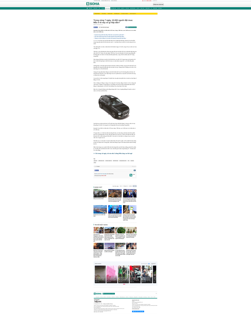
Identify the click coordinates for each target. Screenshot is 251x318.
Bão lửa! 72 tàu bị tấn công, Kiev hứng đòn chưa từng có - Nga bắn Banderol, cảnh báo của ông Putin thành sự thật (98, 254)
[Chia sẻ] (95, 27)
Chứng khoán (97, 13)
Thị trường (104, 13)
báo (97, 173)
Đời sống (160, 8)
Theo (115, 166)
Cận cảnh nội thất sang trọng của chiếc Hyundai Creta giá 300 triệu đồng (109, 36)
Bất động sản (113, 8)
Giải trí (138, 8)
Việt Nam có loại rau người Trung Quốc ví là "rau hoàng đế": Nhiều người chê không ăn (120, 236)
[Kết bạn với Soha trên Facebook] (131, 175)
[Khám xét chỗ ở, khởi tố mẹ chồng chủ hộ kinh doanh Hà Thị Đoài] (131, 230)
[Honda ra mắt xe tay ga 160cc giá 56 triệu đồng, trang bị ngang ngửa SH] (135, 274)
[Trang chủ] (92, 4)
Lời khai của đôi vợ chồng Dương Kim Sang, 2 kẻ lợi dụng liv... (111, 278)
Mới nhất (90, 8)
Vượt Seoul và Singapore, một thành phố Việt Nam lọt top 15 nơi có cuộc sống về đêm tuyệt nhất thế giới (98, 238)
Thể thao (127, 8)
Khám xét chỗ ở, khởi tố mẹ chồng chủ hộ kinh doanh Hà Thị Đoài (131, 236)
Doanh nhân (110, 13)
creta (95, 162)
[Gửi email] (126, 27)
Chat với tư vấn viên (138, 311)
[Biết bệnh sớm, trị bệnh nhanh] (158, 4)
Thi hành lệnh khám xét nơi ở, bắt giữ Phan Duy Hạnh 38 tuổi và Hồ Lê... (100, 278)
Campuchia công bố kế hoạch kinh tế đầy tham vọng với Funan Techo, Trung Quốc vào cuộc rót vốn (109, 237)
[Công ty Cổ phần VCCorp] (110, 301)
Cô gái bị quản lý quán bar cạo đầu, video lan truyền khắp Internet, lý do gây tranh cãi (131, 252)
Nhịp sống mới (132, 8)
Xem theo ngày (116, 186)
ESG (99, 8)
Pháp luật (142, 8)
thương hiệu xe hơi (123, 160)
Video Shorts (98, 263)
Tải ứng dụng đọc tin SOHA (109, 293)
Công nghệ (155, 8)
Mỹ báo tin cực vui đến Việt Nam (99, 215)
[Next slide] (155, 275)
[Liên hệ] (135, 170)
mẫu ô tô (95, 160)
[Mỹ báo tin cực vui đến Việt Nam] (100, 209)
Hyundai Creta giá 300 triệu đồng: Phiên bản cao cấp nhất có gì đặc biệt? (109, 34)
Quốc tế (122, 8)
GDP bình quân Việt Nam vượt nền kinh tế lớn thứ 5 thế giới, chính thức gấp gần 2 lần (114, 200)
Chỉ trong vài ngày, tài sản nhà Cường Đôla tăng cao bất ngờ (113, 153)
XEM (135, 186)
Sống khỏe (148, 8)
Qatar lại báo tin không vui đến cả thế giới (109, 251)
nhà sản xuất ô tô (109, 160)
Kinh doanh (107, 8)
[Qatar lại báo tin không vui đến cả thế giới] (109, 246)
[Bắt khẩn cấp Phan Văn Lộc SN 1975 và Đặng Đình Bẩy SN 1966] (123, 274)
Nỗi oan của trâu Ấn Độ (98, 198)
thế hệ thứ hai (115, 160)
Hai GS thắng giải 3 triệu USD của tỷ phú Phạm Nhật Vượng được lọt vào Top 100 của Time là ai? (129, 200)
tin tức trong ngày (103, 173)
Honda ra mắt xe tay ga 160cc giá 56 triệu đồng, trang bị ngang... (135, 278)
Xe (151, 8)
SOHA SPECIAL (114, 0)
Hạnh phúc (95, 8)
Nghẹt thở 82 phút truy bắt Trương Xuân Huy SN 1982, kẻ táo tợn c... (146, 278)
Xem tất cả (153, 263)
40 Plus (118, 8)
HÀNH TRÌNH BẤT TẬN (106, 0)
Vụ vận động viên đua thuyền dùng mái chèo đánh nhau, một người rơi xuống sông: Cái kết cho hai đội (120, 253)
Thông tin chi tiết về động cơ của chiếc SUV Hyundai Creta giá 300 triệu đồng (110, 38)
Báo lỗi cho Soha (133, 27)
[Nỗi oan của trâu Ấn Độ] (100, 193)
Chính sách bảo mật (135, 308)
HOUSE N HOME (97, 0)
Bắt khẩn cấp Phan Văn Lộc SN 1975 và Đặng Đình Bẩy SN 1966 (123, 278)
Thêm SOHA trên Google (104, 27)
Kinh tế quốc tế (133, 13)
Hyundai (95, 40)
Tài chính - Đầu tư (124, 13)
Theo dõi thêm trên (144, 263)
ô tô (114, 42)
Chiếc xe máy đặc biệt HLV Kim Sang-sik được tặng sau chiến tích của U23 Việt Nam (115, 216)
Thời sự (102, 8)
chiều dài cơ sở (101, 160)
